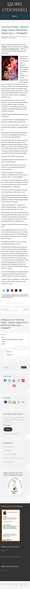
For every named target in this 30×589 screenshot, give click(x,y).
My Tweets (3, 550)
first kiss (5, 294)
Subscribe (8, 429)
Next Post (25, 310)
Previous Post (6, 310)
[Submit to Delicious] (11, 303)
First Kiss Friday (11, 38)
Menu (15, 16)
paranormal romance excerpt (13, 296)
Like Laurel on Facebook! (10, 556)
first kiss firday (11, 294)
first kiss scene (18, 294)
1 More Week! (7, 450)
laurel (16, 36)
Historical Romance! (9, 462)
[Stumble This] (17, 303)
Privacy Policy (4, 570)
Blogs (5, 38)
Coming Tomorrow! (9, 446)
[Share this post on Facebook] (6, 303)
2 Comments (24, 36)
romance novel (23, 296)
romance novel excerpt (7, 297)
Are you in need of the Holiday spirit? (13, 458)
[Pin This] (23, 303)
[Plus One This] (20, 303)
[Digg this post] (14, 303)
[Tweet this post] (9, 303)
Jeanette (8, 351)
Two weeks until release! (10, 454)
